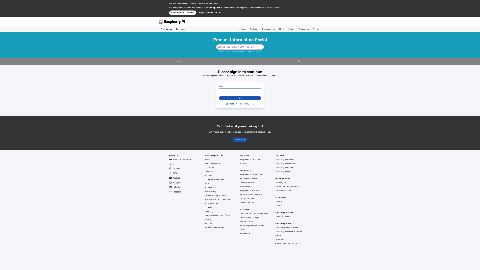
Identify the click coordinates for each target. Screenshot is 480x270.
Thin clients (245, 186)
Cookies (208, 207)
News (281, 29)
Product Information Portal (240, 39)
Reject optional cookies (210, 12)
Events (278, 205)
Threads (176, 169)
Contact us (240, 139)
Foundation (304, 29)
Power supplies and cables (252, 225)
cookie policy (213, 7)
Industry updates (247, 182)
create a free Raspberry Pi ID (241, 104)
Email (221, 86)
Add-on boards (246, 221)
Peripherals (245, 233)
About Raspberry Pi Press (286, 227)
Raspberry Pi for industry (251, 174)
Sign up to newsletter (182, 159)
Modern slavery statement (216, 195)
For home (180, 29)
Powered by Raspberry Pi (251, 194)
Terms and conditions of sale (217, 215)
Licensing (209, 211)
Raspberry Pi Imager (284, 167)
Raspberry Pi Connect (284, 159)
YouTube (176, 178)
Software (254, 29)
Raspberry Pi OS (282, 171)
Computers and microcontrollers (254, 213)
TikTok (175, 173)
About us (208, 175)
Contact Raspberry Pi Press (287, 243)
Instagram (177, 182)
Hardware (242, 29)
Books (278, 235)
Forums (291, 29)
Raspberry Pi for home (250, 159)
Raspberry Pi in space (249, 190)
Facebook (177, 192)
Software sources (283, 190)
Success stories (247, 202)
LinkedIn (176, 187)
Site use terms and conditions (218, 199)
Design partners (247, 198)
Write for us (280, 239)
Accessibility (210, 187)
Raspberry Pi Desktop (285, 163)
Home (178, 61)
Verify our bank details (214, 227)
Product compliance (248, 178)
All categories (281, 182)
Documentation (268, 29)
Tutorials (244, 163)
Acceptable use (211, 203)
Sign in (301, 61)
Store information (282, 216)
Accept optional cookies (182, 12)
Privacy (208, 219)
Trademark (209, 171)
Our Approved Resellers (215, 179)
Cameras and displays (249, 217)
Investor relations (212, 163)
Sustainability (210, 191)
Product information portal (286, 186)
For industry (166, 29)
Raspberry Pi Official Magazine (288, 231)
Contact (316, 29)
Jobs (207, 183)
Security (208, 223)
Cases (243, 229)
